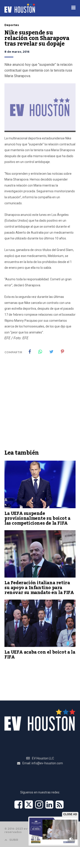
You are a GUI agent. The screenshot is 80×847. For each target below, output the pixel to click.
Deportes (11, 25)
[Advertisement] (40, 405)
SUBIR (13, 839)
